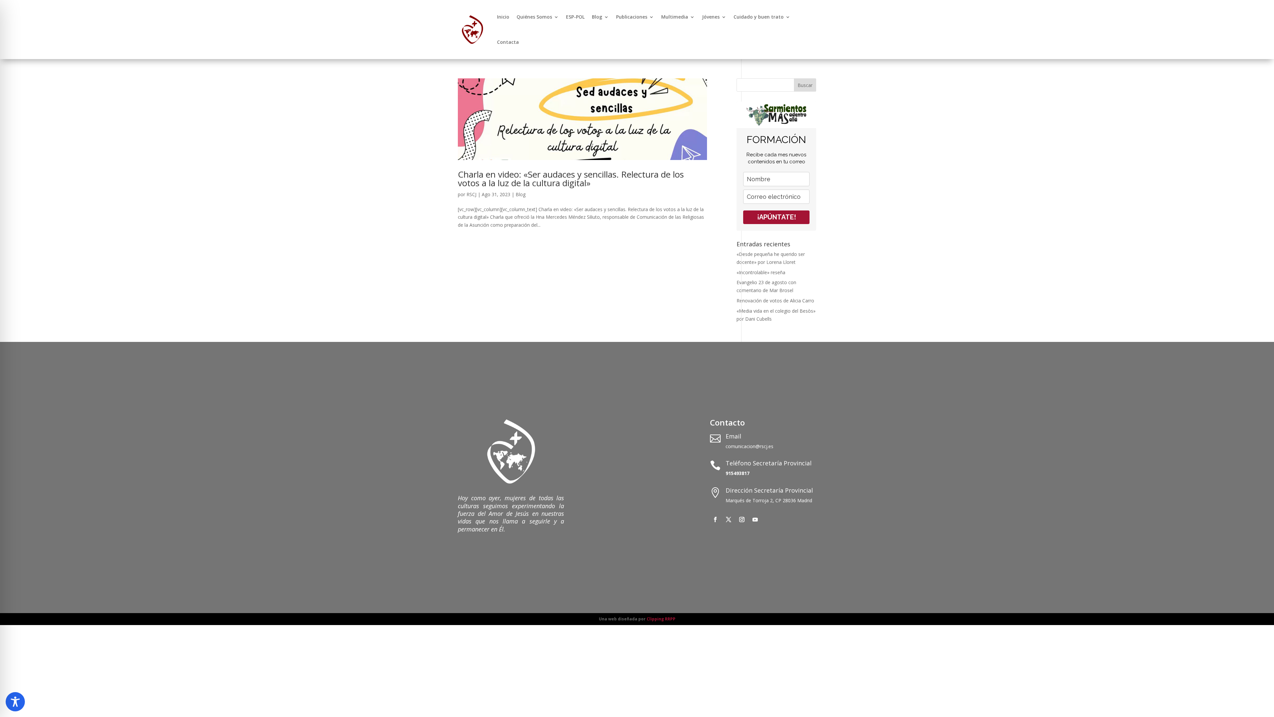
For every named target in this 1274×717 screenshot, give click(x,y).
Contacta (508, 42)
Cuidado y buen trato (759, 17)
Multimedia (674, 17)
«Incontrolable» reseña (761, 272)
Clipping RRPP (661, 619)
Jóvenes (711, 17)
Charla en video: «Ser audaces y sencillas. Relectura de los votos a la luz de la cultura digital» (571, 178)
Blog (597, 17)
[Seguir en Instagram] (742, 519)
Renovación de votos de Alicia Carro (775, 300)
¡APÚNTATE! (776, 217)
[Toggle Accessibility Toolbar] (15, 701)
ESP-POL (575, 17)
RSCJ (471, 194)
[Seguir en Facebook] (715, 519)
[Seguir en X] (728, 519)
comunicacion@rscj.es (749, 446)
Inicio (503, 17)
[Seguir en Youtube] (755, 519)
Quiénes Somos (534, 17)
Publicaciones (631, 17)
